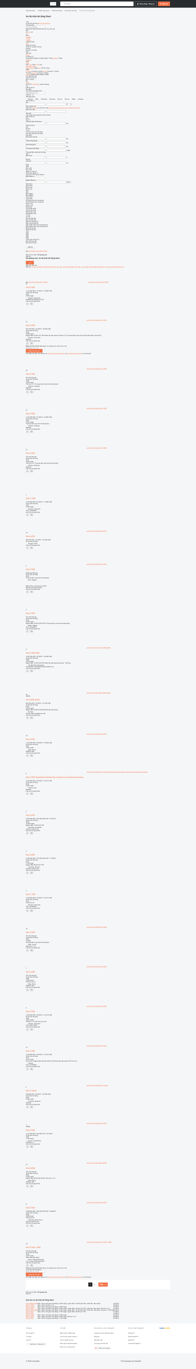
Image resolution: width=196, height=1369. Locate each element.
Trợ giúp (28, 1336)
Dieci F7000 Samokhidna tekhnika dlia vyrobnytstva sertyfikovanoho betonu (55, 777)
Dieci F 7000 (30, 498)
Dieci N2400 (30, 1168)
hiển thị (30, 247)
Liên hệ (28, 1340)
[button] (28, 304)
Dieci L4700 (30, 536)
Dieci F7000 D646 (32, 653)
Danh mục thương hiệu (67, 1347)
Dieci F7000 (30, 287)
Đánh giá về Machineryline (68, 1343)
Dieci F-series (31, 1090)
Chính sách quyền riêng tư (68, 1336)
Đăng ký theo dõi (34, 351)
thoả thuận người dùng (74, 353)
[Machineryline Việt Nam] (36, 4)
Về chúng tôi (30, 1333)
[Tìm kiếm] (62, 4)
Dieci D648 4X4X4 (33, 700)
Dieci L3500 (30, 855)
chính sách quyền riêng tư (56, 353)
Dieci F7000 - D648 (33, 1247)
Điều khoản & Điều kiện (67, 1333)
